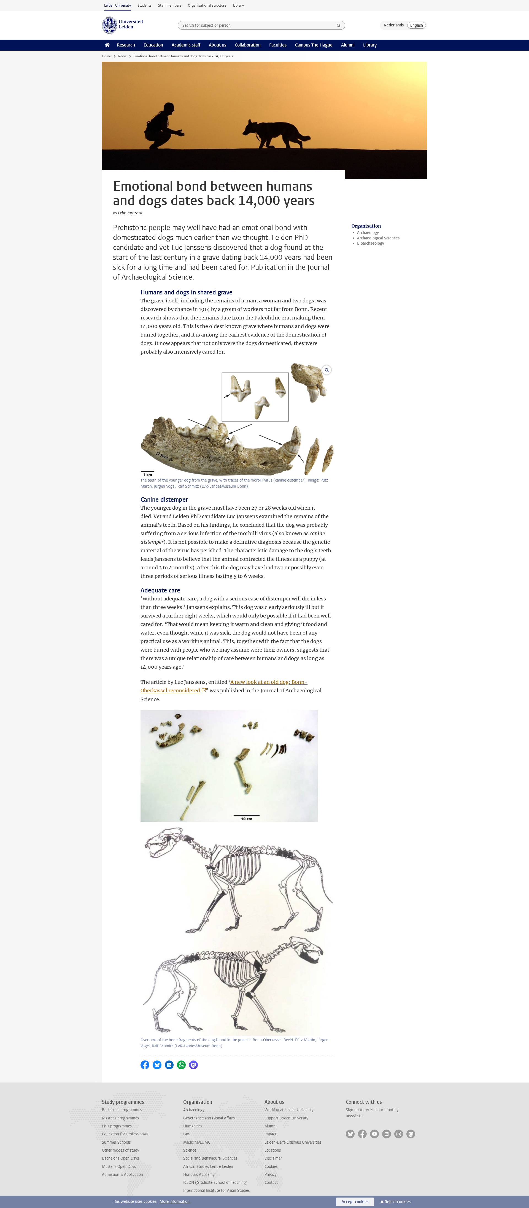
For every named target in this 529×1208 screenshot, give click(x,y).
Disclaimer (273, 1158)
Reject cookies (398, 1201)
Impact (270, 1134)
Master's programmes (120, 1118)
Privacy (270, 1174)
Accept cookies (355, 1201)
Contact (271, 1182)
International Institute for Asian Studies (216, 1190)
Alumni (348, 45)
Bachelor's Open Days (120, 1158)
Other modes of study (120, 1150)
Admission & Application (122, 1174)
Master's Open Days (119, 1166)
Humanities (192, 1126)
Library (238, 5)
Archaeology (368, 232)
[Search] (338, 25)
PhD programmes (117, 1126)
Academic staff (186, 45)
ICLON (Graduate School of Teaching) (215, 1182)
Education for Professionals (125, 1134)
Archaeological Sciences (378, 238)
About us (217, 45)
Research (126, 45)
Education (153, 45)
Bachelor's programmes (122, 1110)
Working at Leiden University (289, 1110)
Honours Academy (199, 1174)
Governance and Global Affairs (209, 1118)
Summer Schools (116, 1142)
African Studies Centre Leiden (208, 1166)
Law (186, 1134)
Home (106, 56)
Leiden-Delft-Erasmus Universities (292, 1142)
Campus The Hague (314, 45)
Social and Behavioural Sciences (210, 1158)
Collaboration (248, 45)
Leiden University (117, 5)
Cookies (270, 1166)
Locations (272, 1150)
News (122, 56)
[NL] (393, 25)
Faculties (278, 45)
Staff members (169, 5)
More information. (175, 1201)
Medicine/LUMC (196, 1142)
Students (144, 5)
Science (189, 1150)
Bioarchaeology (370, 243)
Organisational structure (207, 5)
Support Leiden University (286, 1118)
